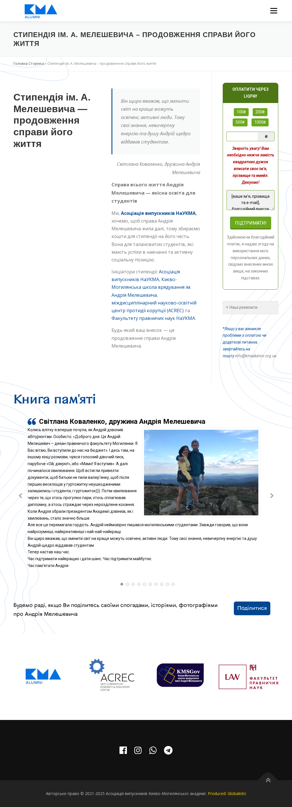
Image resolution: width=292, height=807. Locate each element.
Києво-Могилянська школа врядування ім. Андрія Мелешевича (151, 287)
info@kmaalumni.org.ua (255, 356)
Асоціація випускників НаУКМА (158, 213)
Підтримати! (251, 223)
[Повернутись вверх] (268, 780)
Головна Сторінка (28, 63)
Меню (274, 10)
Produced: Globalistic (227, 793)
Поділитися (252, 608)
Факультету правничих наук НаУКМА (153, 318)
